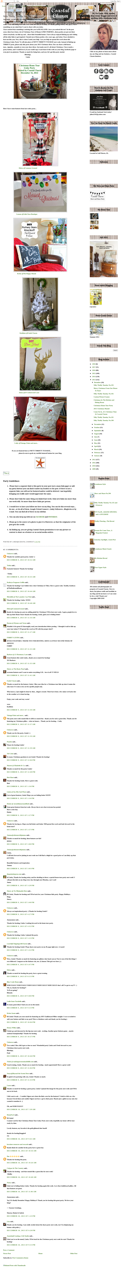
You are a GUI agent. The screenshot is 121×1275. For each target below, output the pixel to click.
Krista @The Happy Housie (26, 273)
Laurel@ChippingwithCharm (17, 944)
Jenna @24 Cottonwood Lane (29, 392)
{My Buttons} (50, 6)
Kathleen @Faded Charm (28, 333)
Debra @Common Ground (28, 168)
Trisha (9, 565)
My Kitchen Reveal (100, 558)
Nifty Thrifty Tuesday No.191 (17, 16)
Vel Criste (10, 754)
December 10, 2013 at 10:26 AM (21, 1163)
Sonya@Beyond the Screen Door (18, 1073)
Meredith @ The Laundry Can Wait (19, 597)
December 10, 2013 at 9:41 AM (21, 1139)
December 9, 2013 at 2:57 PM (20, 830)
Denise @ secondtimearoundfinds (18, 804)
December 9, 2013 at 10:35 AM (21, 577)
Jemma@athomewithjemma (16, 835)
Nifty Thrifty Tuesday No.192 (104, 394)
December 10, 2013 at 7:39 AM (21, 1109)
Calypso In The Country (15, 1168)
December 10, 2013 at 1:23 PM (21, 1216)
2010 (94, 466)
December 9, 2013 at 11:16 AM (21, 618)
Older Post (73, 1253)
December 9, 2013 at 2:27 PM (20, 815)
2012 (94, 459)
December (97, 382)
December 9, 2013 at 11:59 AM (21, 736)
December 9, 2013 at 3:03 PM (20, 868)
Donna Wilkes (11, 1028)
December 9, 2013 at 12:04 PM (21, 760)
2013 (94, 380)
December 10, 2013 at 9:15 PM (21, 1245)
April (96, 446)
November (97, 424)
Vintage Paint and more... (15, 715)
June (96, 440)
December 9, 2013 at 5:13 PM (20, 938)
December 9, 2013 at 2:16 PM (20, 798)
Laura (9, 1085)
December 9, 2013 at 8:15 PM (20, 976)
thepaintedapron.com (14, 874)
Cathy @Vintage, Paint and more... (26, 443)
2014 (94, 376)
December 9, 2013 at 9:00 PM (20, 996)
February (97, 452)
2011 (94, 463)
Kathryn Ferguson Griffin (16, 582)
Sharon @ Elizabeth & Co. (16, 765)
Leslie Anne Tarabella (14, 1001)
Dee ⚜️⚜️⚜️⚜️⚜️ (13, 1156)
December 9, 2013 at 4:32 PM (20, 926)
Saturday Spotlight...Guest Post (105, 540)
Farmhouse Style (100, 484)
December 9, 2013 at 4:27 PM (20, 914)
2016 (94, 370)
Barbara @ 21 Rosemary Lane (17, 654)
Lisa (8, 1221)
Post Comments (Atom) (20, 1258)
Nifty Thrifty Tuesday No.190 (104, 420)
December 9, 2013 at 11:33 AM (21, 649)
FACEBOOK (40, 517)
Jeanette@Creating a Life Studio (18, 1236)
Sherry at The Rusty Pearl (16, 669)
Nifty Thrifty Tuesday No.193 (104, 385)
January (97, 456)
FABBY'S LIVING (13, 637)
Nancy (9, 1182)
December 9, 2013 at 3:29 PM (20, 885)
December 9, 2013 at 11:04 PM (21, 1068)
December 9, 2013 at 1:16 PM (20, 786)
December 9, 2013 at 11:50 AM (21, 710)
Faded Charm (11, 681)
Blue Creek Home (13, 982)
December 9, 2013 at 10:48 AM (21, 603)
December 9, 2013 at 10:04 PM (21, 1022)
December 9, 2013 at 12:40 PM (21, 772)
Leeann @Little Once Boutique (26, 214)
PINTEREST (52, 517)
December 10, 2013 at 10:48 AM (21, 1177)
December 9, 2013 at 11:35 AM (21, 663)
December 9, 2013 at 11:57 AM (21, 724)
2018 (94, 364)
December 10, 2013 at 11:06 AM (21, 1191)
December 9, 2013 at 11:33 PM (21, 1080)
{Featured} (24, 6)
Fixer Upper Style (100, 567)
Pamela (9, 742)
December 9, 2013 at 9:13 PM (20, 1008)
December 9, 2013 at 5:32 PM (20, 950)
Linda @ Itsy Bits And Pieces (16, 792)
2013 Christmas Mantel (101, 409)
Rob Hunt (10, 777)
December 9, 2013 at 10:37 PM (21, 1037)
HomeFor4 (10, 1115)
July (95, 437)
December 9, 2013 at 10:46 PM (21, 1056)
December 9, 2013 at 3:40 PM (20, 902)
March (96, 449)
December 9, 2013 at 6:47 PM (20, 964)
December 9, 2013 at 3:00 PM (20, 844)
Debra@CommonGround (15, 609)
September (98, 430)
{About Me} (13, 6)
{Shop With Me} (36, 6)
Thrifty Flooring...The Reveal (104, 521)
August (96, 434)
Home (4, 6)
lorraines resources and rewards (17, 1144)
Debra (9, 970)
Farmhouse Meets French (102, 549)
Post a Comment (8, 1250)
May (96, 443)
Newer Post (7, 1253)
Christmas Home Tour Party (103, 405)
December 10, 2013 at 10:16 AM (21, 1151)
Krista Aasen (11, 1013)
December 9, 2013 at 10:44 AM (21, 591)
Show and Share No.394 (102, 493)
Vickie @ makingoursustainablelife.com (20, 1061)
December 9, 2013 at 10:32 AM (21, 560)
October (97, 427)
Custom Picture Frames (102, 397)
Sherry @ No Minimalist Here (17, 891)
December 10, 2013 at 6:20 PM (21, 1230)
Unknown (10, 553)
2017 (94, 367)
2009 (94, 469)
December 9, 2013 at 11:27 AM (21, 632)
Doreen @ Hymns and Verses (17, 623)
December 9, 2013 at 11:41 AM (21, 675)
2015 (94, 373)
